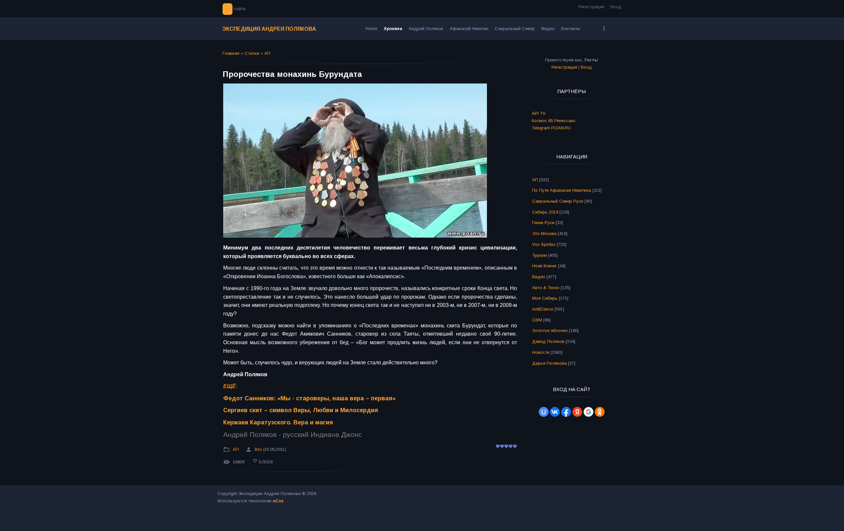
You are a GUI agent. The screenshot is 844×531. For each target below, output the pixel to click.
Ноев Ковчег (544, 265)
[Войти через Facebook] (566, 412)
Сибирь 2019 (545, 212)
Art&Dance (542, 309)
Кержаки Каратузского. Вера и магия (278, 422)
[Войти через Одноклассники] (600, 412)
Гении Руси (543, 222)
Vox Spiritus (544, 244)
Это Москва (544, 233)
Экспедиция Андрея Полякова (269, 29)
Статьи (252, 53)
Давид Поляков (548, 341)
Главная (231, 53)
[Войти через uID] (544, 412)
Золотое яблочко (550, 330)
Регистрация (591, 6)
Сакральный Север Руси (557, 201)
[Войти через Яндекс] (577, 412)
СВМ (537, 319)
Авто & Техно (545, 287)
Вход (616, 6)
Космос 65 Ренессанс (554, 120)
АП (267, 53)
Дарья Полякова (549, 363)
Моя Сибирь (545, 298)
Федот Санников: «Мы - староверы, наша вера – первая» (309, 398)
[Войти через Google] (588, 412)
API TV (539, 113)
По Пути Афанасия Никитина (561, 190)
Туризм (539, 255)
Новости (540, 352)
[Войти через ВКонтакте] (555, 412)
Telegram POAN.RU (551, 127)
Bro (258, 449)
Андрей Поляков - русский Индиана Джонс (292, 435)
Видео (538, 276)
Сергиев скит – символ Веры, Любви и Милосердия (300, 410)
